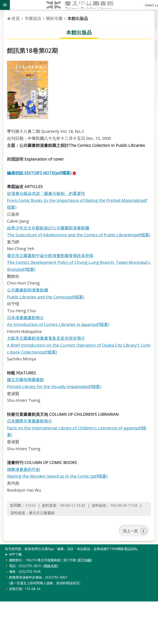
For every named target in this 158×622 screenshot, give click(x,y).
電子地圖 (84, 560)
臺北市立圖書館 (84, 5)
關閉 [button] (5, 5)
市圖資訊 (33, 18)
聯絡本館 (50, 566)
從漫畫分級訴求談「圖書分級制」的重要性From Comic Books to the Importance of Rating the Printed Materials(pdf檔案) (77, 200)
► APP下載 (13, 554)
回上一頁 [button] (130, 530)
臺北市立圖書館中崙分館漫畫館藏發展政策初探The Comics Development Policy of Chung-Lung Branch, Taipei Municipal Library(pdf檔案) (79, 262)
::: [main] (9, 14)
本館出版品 (77, 18)
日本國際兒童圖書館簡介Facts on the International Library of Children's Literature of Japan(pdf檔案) (76, 427)
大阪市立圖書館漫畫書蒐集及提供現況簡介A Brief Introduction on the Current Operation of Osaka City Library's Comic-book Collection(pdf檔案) (78, 345)
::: (2, 546)
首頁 (16, 18)
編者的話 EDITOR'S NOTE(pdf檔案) (39, 172)
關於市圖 (54, 18)
